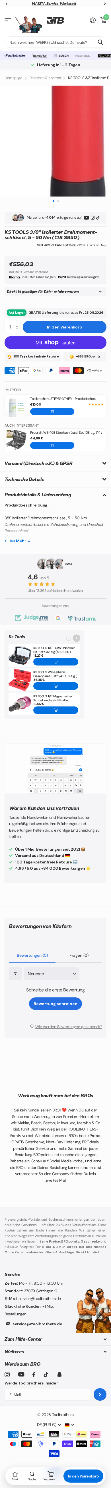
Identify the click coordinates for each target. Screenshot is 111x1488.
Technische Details (24, 479)
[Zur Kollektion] (76, 638)
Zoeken (100, 42)
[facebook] (33, 1374)
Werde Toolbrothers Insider (31, 1383)
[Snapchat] (59, 1374)
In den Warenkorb (64, 327)
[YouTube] (86, 218)
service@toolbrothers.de (37, 1323)
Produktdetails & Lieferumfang (38, 495)
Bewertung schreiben (55, 1003)
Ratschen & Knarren (45, 77)
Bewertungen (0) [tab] (32, 955)
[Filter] (15, 973)
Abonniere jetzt (100, 1394)
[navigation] (6, 4)
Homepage (13, 77)
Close (55, 1339)
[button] (18, 322)
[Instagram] (92, 218)
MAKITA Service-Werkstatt (54, 3)
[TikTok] (97, 218)
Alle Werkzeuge (8, 20)
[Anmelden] (93, 20)
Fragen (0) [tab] (79, 955)
